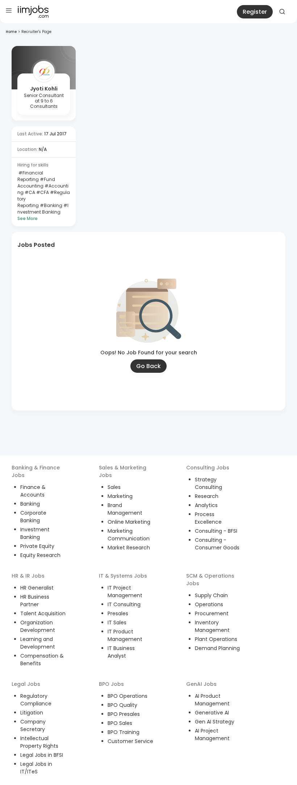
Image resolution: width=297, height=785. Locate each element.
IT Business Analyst (121, 652)
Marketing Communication (129, 534)
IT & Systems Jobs (123, 575)
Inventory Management (212, 626)
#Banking (50, 205)
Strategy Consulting (208, 483)
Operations (209, 604)
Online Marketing (129, 522)
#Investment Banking (42, 208)
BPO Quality (122, 705)
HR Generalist (37, 587)
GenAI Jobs (201, 684)
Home (11, 31)
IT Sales (117, 622)
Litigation (31, 712)
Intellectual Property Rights (39, 742)
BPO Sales (120, 723)
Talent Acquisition (43, 613)
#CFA (42, 192)
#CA (29, 192)
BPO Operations (127, 696)
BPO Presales (124, 714)
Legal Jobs (26, 684)
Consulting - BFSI (216, 531)
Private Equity (37, 546)
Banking (30, 503)
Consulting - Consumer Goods (217, 543)
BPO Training (123, 732)
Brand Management (125, 509)
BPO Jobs (111, 684)
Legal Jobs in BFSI (41, 755)
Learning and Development (37, 643)
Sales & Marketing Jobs (122, 471)
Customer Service (130, 741)
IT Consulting (124, 604)
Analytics (206, 505)
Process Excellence (208, 518)
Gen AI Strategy (214, 721)
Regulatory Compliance (35, 699)
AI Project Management (212, 734)
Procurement (212, 613)
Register (255, 12)
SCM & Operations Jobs (210, 579)
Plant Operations (216, 639)
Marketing (120, 496)
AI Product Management (212, 699)
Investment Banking (35, 533)
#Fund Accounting (36, 182)
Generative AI (212, 712)
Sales (114, 487)
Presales (118, 613)
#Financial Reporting (30, 176)
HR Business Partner (34, 600)
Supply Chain (211, 595)
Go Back (148, 366)
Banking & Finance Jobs (36, 471)
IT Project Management (125, 591)
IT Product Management (125, 635)
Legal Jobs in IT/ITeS (36, 767)
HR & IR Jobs (28, 575)
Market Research (129, 547)
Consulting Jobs (207, 467)
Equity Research (40, 555)
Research (206, 496)
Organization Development (37, 626)
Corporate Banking (33, 516)
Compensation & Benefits (42, 659)
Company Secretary (33, 725)
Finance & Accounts (33, 491)
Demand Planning (217, 648)
